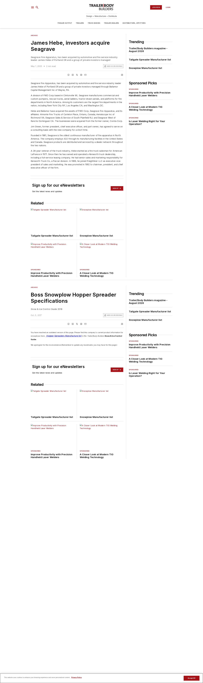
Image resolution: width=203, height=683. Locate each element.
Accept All (191, 678)
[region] (101, 678)
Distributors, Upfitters (134, 23)
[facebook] (68, 75)
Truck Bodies (94, 23)
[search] (37, 7)
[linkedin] (73, 75)
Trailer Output (64, 23)
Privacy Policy (76, 677)
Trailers (80, 23)
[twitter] (77, 75)
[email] (85, 75)
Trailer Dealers (111, 23)
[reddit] (81, 75)
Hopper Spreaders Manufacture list (64, 336)
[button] (32, 7)
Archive (34, 35)
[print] (122, 75)
